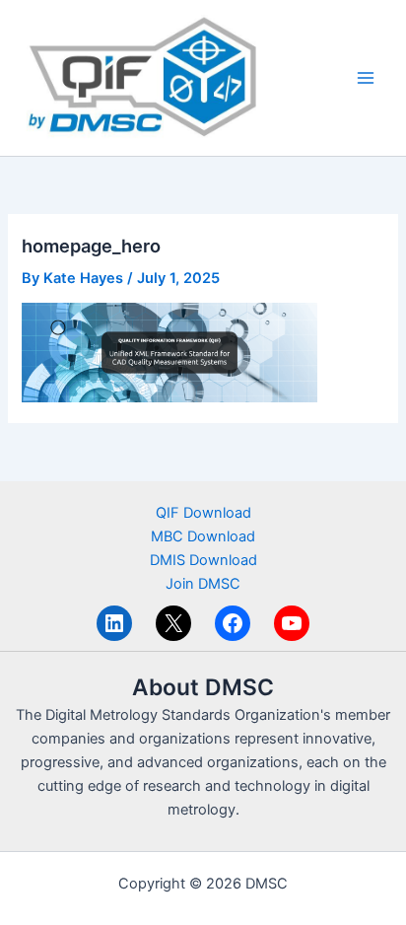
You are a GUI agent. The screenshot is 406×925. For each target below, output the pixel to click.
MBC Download (203, 536)
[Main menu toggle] (365, 78)
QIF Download (203, 513)
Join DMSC (203, 584)
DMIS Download (203, 560)
